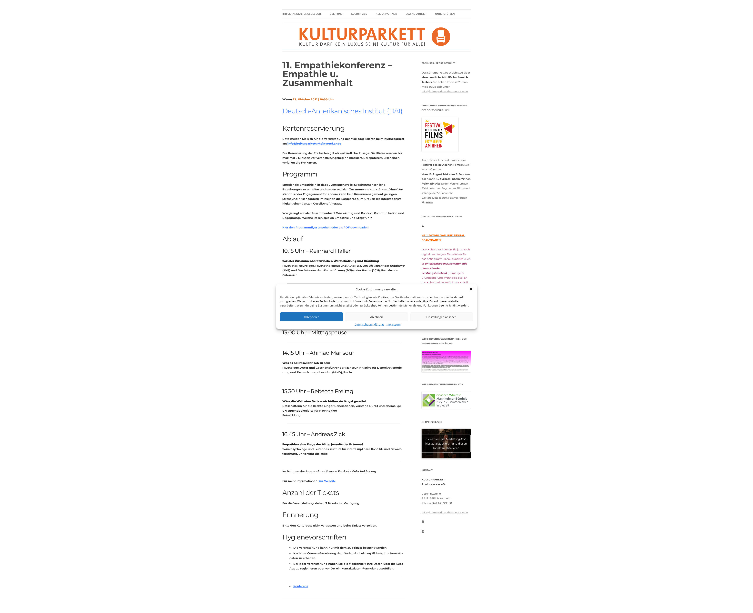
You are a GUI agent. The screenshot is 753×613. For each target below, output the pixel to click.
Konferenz (300, 586)
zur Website (327, 481)
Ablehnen (376, 317)
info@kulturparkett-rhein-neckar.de (445, 91)
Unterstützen (445, 13)
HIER (429, 202)
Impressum (393, 324)
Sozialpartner (416, 13)
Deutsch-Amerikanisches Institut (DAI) (342, 111)
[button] (471, 289)
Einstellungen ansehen (441, 317)
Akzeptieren (311, 317)
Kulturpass (359, 13)
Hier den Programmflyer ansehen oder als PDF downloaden (325, 227)
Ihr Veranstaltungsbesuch (301, 13)
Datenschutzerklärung (369, 324)
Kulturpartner (386, 13)
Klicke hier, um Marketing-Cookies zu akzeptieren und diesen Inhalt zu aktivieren (446, 443)
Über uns (336, 13)
